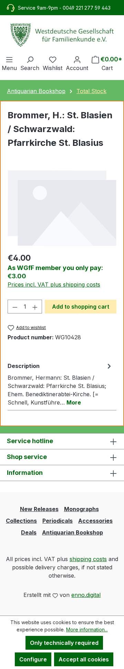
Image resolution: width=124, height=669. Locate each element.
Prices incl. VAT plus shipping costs (54, 284)
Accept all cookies (84, 659)
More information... (87, 629)
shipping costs (88, 559)
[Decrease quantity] (15, 306)
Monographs (81, 509)
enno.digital (86, 594)
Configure (33, 659)
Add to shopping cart (80, 306)
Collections (21, 520)
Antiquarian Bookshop (72, 532)
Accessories (95, 520)
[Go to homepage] (62, 35)
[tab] (60, 383)
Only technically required (64, 642)
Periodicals (57, 520)
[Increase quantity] (35, 306)
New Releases (39, 509)
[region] (62, 208)
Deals (29, 532)
